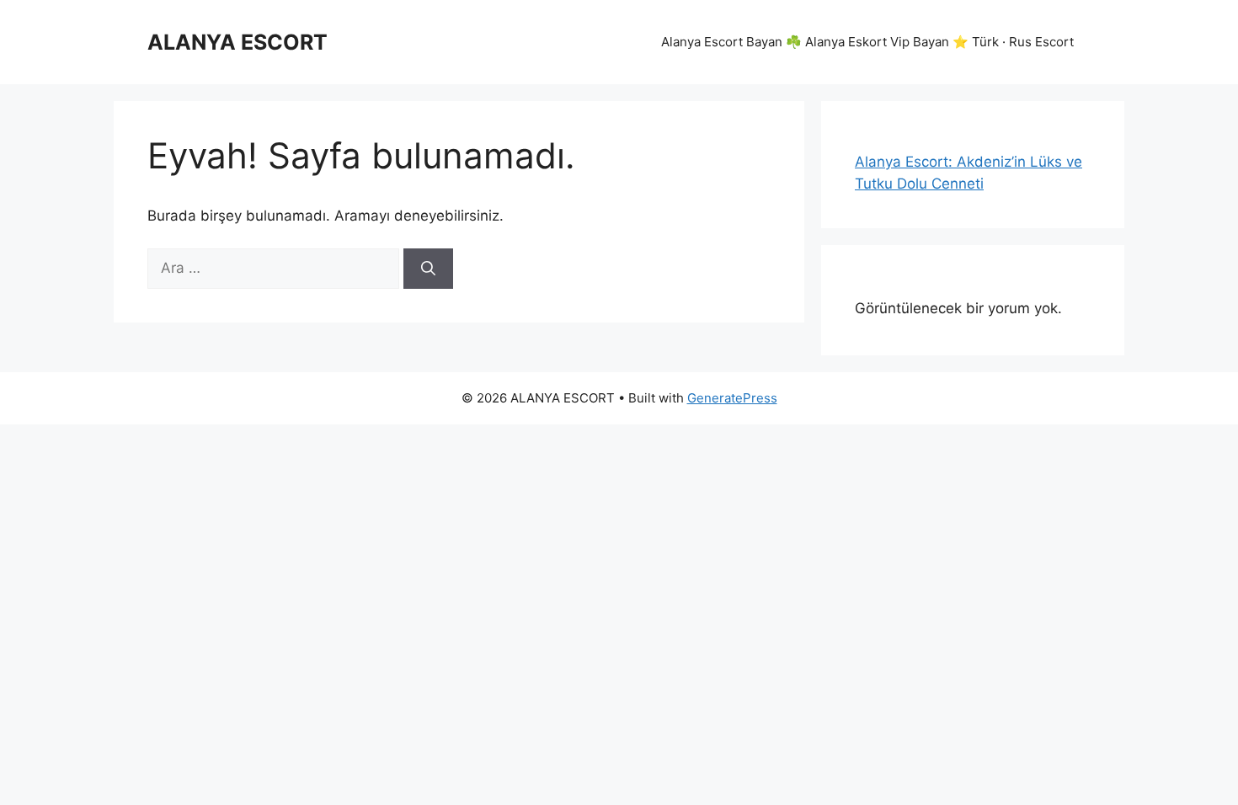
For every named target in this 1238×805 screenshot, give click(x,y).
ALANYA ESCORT (237, 42)
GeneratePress (732, 398)
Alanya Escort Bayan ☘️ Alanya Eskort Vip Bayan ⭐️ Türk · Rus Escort (867, 42)
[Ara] (428, 268)
